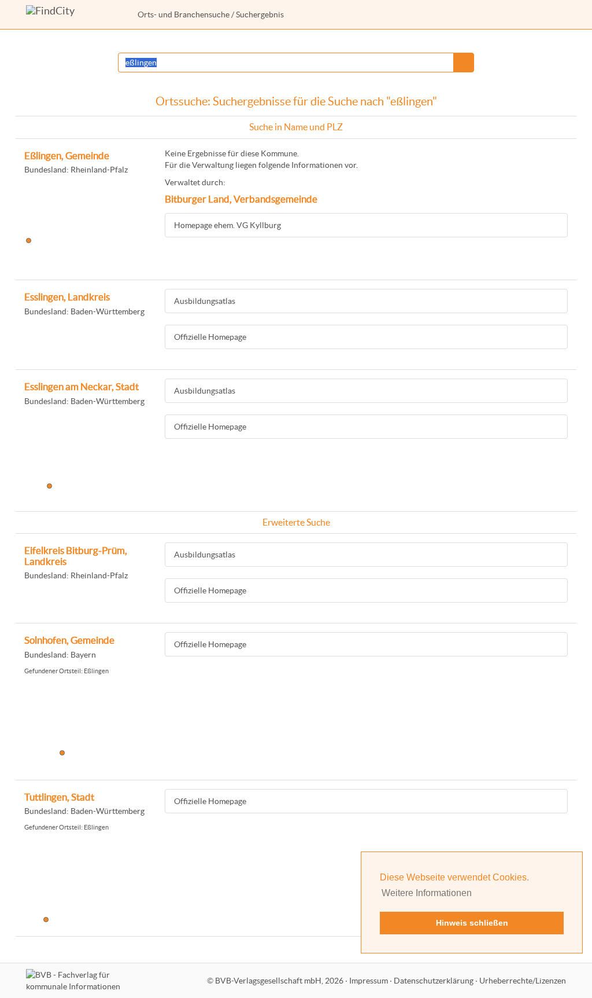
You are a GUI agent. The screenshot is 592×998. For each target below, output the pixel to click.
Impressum (368, 980)
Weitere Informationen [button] (427, 893)
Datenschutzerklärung (433, 980)
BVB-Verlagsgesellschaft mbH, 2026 (279, 980)
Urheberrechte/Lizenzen (522, 980)
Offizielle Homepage (210, 337)
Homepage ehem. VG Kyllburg (227, 225)
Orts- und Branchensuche (184, 14)
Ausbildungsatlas (204, 301)
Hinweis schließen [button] (472, 922)
